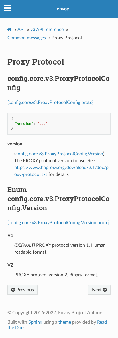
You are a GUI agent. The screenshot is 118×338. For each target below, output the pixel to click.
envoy (63, 9)
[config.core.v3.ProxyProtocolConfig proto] (50, 102)
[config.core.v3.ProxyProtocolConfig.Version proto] (58, 222)
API (21, 29)
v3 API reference (47, 29)
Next (97, 290)
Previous (24, 290)
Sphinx (35, 322)
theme (64, 322)
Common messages (26, 38)
